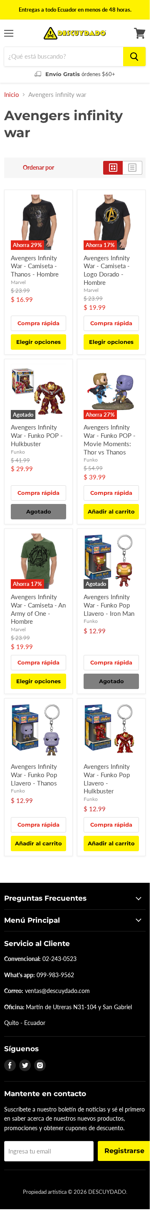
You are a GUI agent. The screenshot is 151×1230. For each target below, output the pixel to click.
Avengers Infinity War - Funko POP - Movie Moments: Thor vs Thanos (110, 439)
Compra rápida (38, 323)
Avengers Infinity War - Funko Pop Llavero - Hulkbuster (107, 779)
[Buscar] (134, 56)
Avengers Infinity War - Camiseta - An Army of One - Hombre (38, 609)
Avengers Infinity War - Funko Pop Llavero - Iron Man (109, 605)
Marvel (18, 282)
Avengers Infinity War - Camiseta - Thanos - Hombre (35, 266)
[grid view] (113, 167)
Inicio (11, 94)
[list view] (132, 167)
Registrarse (124, 1151)
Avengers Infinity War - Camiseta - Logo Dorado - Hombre (107, 270)
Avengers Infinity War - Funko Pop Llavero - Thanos (34, 774)
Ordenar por (38, 167)
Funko (18, 452)
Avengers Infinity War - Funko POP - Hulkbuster (37, 435)
